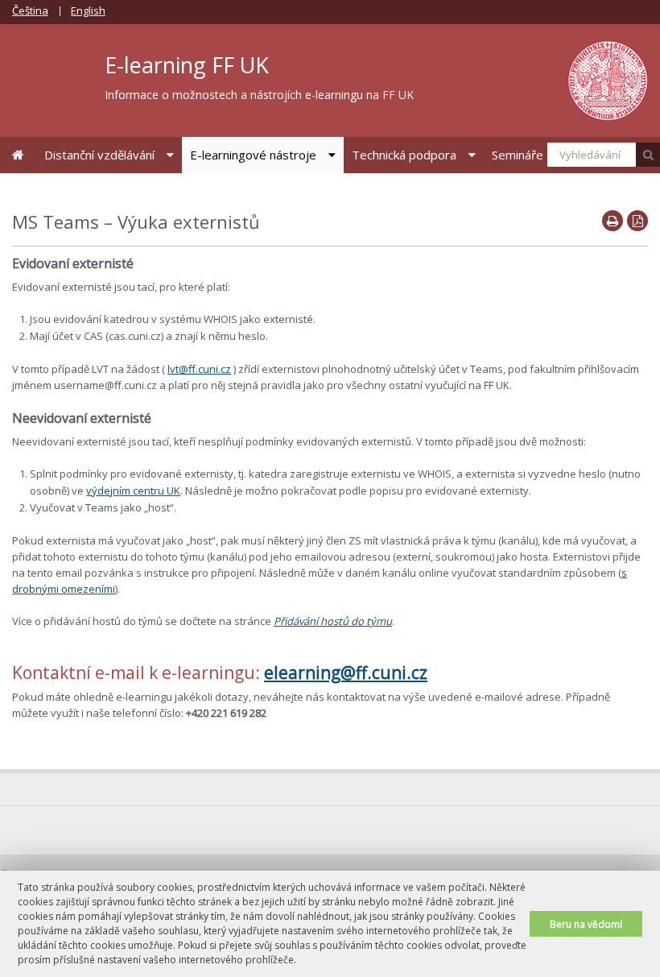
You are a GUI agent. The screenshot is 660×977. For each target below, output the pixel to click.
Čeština (30, 10)
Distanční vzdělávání (99, 155)
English (88, 10)
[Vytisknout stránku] (612, 220)
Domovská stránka (18, 155)
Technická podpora (404, 155)
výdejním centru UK (133, 490)
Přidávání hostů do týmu (333, 621)
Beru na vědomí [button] (586, 923)
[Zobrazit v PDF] (637, 220)
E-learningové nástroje (253, 155)
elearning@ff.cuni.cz (345, 672)
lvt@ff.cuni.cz (199, 369)
